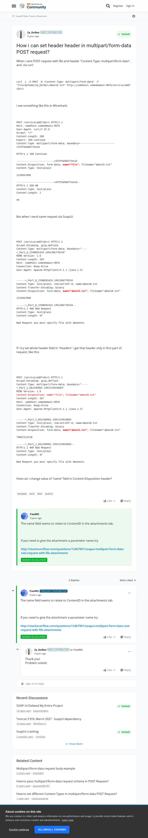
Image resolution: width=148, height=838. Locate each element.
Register (118, 6)
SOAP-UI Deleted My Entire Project (39, 706)
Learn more (67, 820)
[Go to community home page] (32, 6)
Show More (76, 744)
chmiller (40, 736)
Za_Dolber (33, 32)
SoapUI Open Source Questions (31, 16)
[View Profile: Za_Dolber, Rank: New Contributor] (20, 34)
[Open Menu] (133, 16)
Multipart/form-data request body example (45, 768)
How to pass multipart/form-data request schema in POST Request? (62, 781)
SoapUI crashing (27, 731)
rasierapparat (40, 798)
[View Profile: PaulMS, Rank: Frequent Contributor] (24, 593)
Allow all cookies (52, 829)
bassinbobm (40, 710)
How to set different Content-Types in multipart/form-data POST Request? (66, 794)
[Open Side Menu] (14, 6)
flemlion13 (39, 723)
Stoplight (38, 773)
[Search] (108, 6)
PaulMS (34, 514)
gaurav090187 (41, 786)
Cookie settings (19, 829)
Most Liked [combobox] (128, 580)
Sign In (130, 6)
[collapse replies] (13, 591)
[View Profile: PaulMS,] (24, 516)
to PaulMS (76, 649)
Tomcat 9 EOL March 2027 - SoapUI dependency (48, 719)
